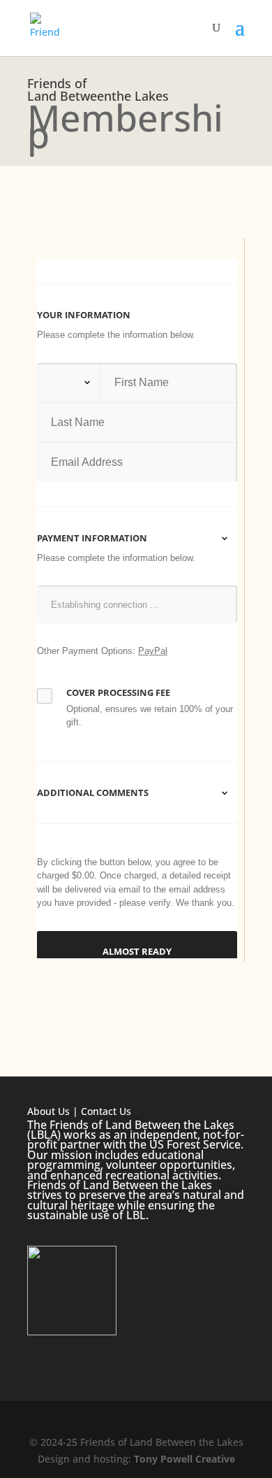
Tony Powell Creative (184, 1458)
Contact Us (106, 1111)
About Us (48, 1111)
